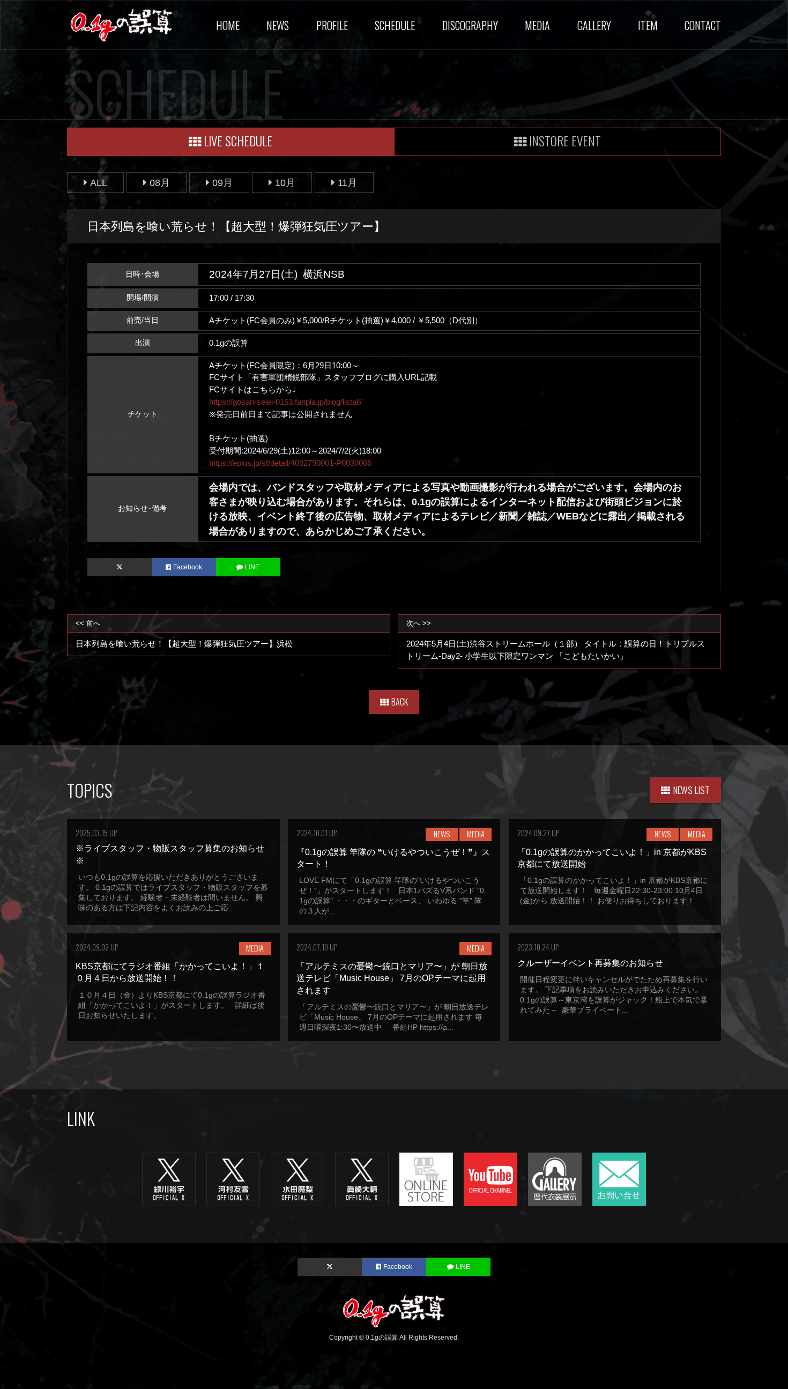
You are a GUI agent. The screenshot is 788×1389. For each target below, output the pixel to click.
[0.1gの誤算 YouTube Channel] (490, 1178)
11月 (347, 182)
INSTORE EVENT (565, 140)
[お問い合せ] (619, 1178)
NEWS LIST (691, 790)
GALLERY (594, 25)
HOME (228, 25)
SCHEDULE (395, 25)
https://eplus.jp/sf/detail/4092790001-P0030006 (290, 462)
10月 (285, 182)
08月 (160, 182)
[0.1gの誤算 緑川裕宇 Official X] (169, 1178)
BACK (399, 701)
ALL (98, 182)
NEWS (277, 25)
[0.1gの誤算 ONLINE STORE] (426, 1178)
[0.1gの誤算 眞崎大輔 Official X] (362, 1178)
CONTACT (703, 25)
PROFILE (332, 25)
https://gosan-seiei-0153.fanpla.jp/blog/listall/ (285, 401)
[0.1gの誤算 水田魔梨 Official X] (297, 1178)
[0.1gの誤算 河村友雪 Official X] (233, 1178)
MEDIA (537, 25)
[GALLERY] (555, 1178)
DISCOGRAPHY (470, 25)
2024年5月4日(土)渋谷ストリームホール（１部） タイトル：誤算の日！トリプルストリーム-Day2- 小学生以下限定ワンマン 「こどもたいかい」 (555, 639)
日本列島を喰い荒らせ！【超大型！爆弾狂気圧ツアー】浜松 (184, 633)
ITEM (648, 25)
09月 (222, 182)
